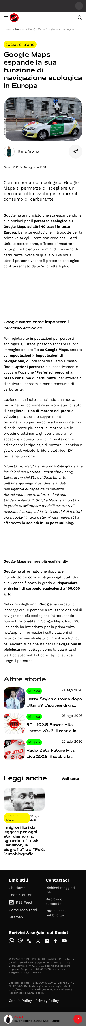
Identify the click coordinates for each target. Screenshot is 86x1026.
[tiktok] (46, 940)
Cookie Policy (20, 1001)
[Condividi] (75, 151)
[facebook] (55, 940)
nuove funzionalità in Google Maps (33, 621)
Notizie (19, 29)
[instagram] (38, 940)
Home (7, 29)
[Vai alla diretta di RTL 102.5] (77, 1019)
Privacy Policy (47, 1001)
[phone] (29, 940)
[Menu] (6, 17)
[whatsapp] (11, 940)
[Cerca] (79, 17)
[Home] (14, 17)
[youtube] (64, 940)
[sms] (20, 940)
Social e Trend (20, 44)
